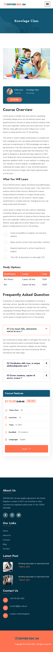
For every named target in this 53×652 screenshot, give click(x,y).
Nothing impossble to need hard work (33, 563)
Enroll (25, 449)
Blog (5, 544)
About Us (7, 535)
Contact (6, 549)
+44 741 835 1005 (17, 598)
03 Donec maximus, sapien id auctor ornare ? (21, 376)
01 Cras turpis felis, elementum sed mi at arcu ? (22, 330)
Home (5, 531)
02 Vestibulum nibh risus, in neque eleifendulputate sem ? (23, 364)
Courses (6, 540)
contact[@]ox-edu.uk (18, 606)
